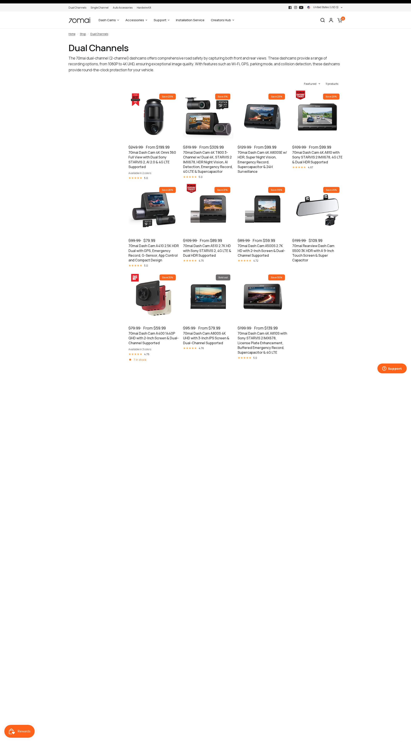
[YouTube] (301, 7)
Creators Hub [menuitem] (221, 20)
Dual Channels (77, 7)
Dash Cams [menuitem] (107, 20)
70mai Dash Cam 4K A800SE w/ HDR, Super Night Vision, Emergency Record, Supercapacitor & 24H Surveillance (262, 162)
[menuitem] (78, 8)
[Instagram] (295, 7)
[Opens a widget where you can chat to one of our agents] (392, 369)
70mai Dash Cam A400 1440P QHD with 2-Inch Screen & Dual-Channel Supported (153, 338)
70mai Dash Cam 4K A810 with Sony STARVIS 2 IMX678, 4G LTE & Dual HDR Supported (317, 157)
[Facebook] (290, 7)
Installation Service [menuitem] (190, 20)
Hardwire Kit (144, 7)
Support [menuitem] (160, 20)
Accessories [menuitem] (134, 20)
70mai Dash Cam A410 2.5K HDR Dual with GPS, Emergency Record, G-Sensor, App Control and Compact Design (153, 252)
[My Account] (331, 20)
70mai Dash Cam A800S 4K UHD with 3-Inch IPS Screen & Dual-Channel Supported (206, 338)
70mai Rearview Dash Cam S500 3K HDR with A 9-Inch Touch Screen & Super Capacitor (313, 252)
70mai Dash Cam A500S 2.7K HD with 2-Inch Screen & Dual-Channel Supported (261, 250)
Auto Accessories (123, 7)
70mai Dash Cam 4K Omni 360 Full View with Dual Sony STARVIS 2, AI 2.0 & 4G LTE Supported (152, 159)
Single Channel (100, 7)
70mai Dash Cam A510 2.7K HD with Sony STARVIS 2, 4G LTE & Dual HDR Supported (207, 250)
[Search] (322, 20)
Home (71, 34)
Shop (83, 34)
